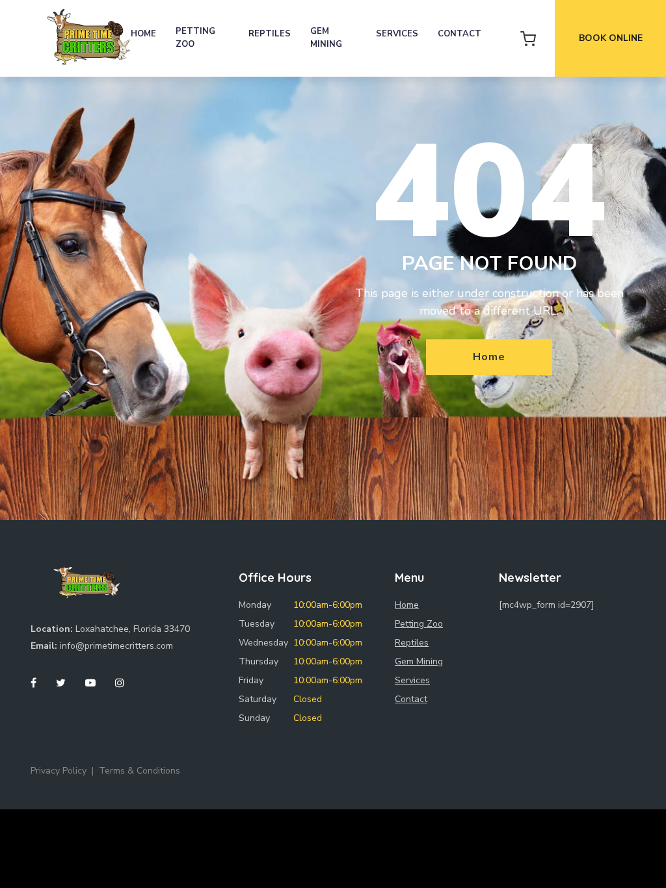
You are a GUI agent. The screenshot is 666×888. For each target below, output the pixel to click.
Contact (459, 34)
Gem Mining (326, 37)
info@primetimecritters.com (116, 646)
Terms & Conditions (139, 770)
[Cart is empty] (528, 38)
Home (143, 34)
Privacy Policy (59, 770)
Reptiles (269, 34)
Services (397, 34)
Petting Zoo (195, 37)
